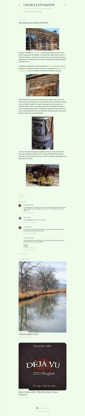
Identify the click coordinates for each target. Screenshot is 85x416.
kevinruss (47, 411)
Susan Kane (27, 205)
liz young (26, 227)
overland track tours (29, 248)
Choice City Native (39, 5)
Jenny (25, 217)
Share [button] (20, 194)
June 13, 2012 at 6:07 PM (29, 212)
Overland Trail (37, 52)
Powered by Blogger (44, 408)
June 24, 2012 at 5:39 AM (29, 250)
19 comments (26, 397)
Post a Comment (23, 254)
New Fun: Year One (35, 11)
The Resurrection (28, 334)
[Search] (65, 4)
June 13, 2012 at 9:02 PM (29, 222)
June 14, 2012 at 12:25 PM (29, 233)
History (23, 196)
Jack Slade (51, 66)
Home (26, 11)
